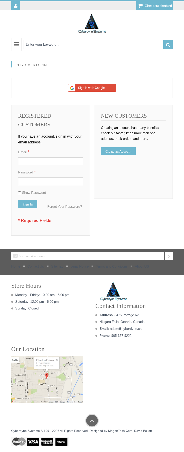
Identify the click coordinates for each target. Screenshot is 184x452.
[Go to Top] (92, 420)
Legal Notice (79, 266)
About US (142, 266)
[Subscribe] (169, 256)
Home (15, 266)
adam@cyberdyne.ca (126, 329)
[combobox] (93, 44)
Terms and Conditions (112, 266)
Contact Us (35, 266)
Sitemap (57, 266)
